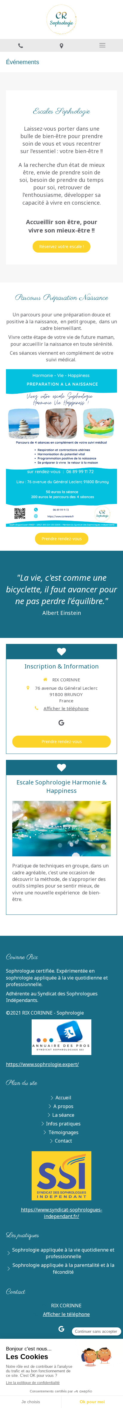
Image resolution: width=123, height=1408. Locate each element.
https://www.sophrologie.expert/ (42, 1064)
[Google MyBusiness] (61, 724)
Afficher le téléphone (66, 708)
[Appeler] (20, 45)
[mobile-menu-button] (102, 45)
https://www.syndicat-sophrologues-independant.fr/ (61, 1213)
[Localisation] (61, 45)
